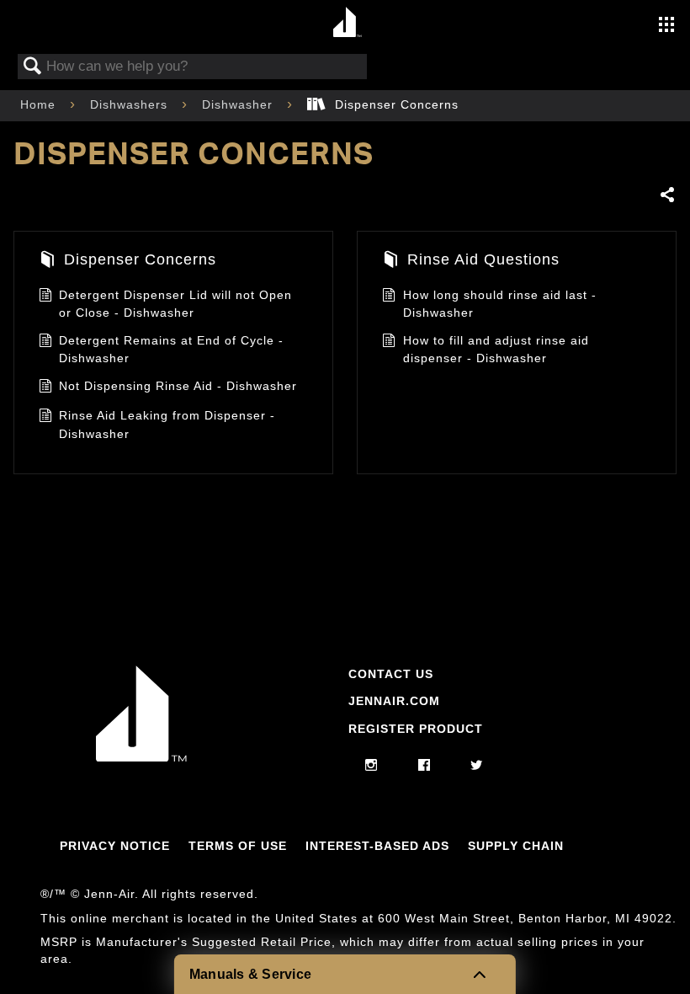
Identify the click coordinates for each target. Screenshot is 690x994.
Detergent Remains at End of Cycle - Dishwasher (171, 350)
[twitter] (477, 765)
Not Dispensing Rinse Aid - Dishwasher (178, 386)
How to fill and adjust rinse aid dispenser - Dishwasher (496, 350)
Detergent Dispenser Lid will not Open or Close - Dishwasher (175, 304)
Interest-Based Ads (377, 845)
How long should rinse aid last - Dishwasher (500, 304)
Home (40, 104)
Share (668, 195)
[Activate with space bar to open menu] (666, 26)
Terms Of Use (237, 845)
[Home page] (347, 23)
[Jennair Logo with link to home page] (141, 757)
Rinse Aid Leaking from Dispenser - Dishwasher (167, 425)
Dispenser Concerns (140, 259)
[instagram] (371, 765)
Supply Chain (516, 845)
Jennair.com (394, 701)
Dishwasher (239, 104)
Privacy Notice (115, 845)
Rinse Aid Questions (483, 259)
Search (33, 67)
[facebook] (424, 765)
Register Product (415, 728)
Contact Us (390, 674)
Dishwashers (131, 104)
